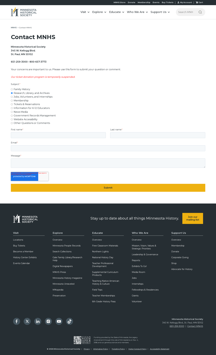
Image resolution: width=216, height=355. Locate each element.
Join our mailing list (192, 218)
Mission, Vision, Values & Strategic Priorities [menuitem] (144, 247)
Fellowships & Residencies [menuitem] (145, 289)
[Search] (200, 12)
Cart (201, 2)
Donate (131, 2)
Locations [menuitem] (18, 239)
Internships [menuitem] (137, 284)
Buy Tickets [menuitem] (19, 245)
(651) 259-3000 (176, 326)
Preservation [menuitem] (59, 295)
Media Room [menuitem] (138, 272)
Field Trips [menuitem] (97, 289)
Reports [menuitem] (136, 260)
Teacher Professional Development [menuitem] (102, 265)
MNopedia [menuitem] (58, 289)
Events (156, 2)
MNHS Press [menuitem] (59, 272)
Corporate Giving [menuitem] (180, 257)
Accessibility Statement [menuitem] (159, 349)
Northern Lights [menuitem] (100, 251)
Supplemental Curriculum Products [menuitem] (105, 273)
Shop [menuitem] (174, 263)
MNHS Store (119, 2)
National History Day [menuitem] (102, 257)
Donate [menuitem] (175, 251)
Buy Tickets (167, 2)
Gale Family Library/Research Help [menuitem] (67, 259)
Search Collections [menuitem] (62, 251)
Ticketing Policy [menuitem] (118, 349)
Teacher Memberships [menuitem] (103, 295)
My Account (186, 2)
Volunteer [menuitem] (137, 301)
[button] (85, 12)
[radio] (108, 89)
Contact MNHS (195, 326)
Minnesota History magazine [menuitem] (67, 278)
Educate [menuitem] (97, 232)
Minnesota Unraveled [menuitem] (63, 284)
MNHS (14, 27)
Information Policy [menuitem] (100, 349)
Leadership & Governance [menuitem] (145, 254)
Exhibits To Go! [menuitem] (139, 266)
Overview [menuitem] (57, 239)
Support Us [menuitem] (178, 232)
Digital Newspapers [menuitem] (63, 266)
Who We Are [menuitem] (140, 232)
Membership (144, 2)
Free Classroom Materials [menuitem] (105, 245)
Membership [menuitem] (177, 245)
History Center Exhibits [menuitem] (25, 257)
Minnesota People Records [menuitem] (67, 245)
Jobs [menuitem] (134, 278)
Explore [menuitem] (58, 232)
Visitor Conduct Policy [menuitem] (137, 349)
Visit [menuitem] (16, 232)
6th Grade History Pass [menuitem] (103, 301)
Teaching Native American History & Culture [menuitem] (105, 282)
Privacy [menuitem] (87, 349)
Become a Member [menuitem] (23, 251)
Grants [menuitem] (135, 295)
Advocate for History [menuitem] (181, 269)
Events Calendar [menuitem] (21, 263)
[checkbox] (108, 106)
